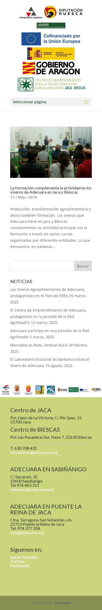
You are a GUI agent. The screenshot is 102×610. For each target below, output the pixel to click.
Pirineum (62, 602)
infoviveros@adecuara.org (34, 452)
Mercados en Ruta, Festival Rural (39, 345)
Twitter (17, 561)
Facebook (20, 565)
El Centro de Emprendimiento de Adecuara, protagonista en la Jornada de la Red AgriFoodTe (48, 316)
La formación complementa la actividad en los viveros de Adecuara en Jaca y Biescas (51, 189)
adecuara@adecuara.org (32, 489)
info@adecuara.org (27, 532)
